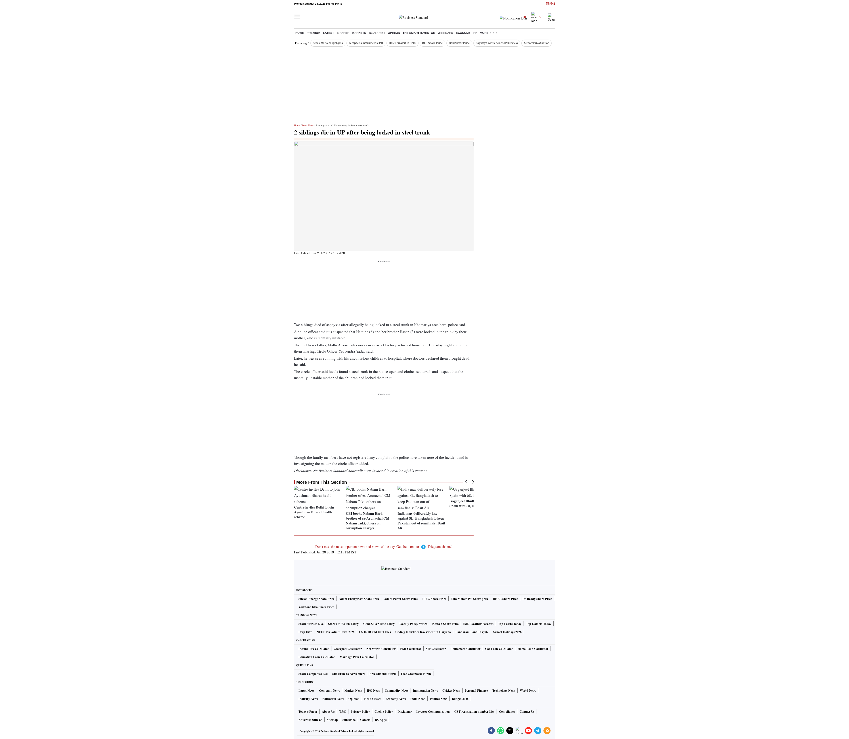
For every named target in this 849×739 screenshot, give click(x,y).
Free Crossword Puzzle (416, 673)
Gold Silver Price (459, 43)
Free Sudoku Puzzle (382, 673)
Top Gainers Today (538, 623)
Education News (333, 698)
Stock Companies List (313, 673)
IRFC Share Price (434, 598)
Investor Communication (433, 711)
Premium (313, 33)
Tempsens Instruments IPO (366, 43)
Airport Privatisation (536, 43)
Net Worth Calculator (381, 648)
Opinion (394, 33)
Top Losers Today (509, 623)
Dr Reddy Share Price (537, 598)
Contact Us (527, 711)
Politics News (438, 698)
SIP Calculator (436, 648)
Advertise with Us (310, 719)
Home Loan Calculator (533, 648)
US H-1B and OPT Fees (375, 632)
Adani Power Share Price (401, 598)
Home (299, 33)
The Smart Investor (419, 33)
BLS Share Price (432, 43)
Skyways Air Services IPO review (497, 43)
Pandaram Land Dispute (472, 632)
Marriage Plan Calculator (357, 657)
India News (308, 125)
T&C (342, 711)
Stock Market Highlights (328, 43)
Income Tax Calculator (313, 648)
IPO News (373, 690)
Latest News (306, 690)
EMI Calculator (410, 648)
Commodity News (396, 690)
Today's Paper (307, 711)
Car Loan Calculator (499, 648)
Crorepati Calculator (348, 648)
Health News (372, 698)
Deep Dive (305, 632)
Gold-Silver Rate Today (379, 623)
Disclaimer (405, 711)
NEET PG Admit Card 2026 (335, 632)
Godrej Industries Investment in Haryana (423, 632)
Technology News (503, 690)
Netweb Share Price (445, 623)
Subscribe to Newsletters (348, 673)
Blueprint (377, 33)
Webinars (445, 33)
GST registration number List (474, 711)
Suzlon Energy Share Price (316, 598)
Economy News (396, 698)
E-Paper (343, 33)
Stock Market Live (310, 623)
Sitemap (332, 719)
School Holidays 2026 (507, 632)
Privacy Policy (360, 711)
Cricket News (451, 690)
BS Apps (380, 719)
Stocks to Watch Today (343, 623)
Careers (365, 719)
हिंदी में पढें (550, 4)
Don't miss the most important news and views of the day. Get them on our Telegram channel (383, 546)
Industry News (308, 698)
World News (528, 690)
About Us (328, 711)
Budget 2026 (460, 698)
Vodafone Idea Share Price (316, 607)
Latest (328, 33)
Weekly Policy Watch (413, 623)
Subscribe (349, 719)
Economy (463, 33)
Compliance (507, 711)
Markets (359, 33)
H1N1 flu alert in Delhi (402, 43)
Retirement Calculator (465, 648)
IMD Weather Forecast (478, 623)
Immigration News (425, 690)
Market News (353, 690)
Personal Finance (476, 690)
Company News (329, 690)
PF (475, 33)
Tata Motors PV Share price (469, 598)
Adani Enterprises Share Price (359, 598)
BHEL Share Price (505, 598)
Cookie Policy (384, 711)
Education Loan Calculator (316, 657)
